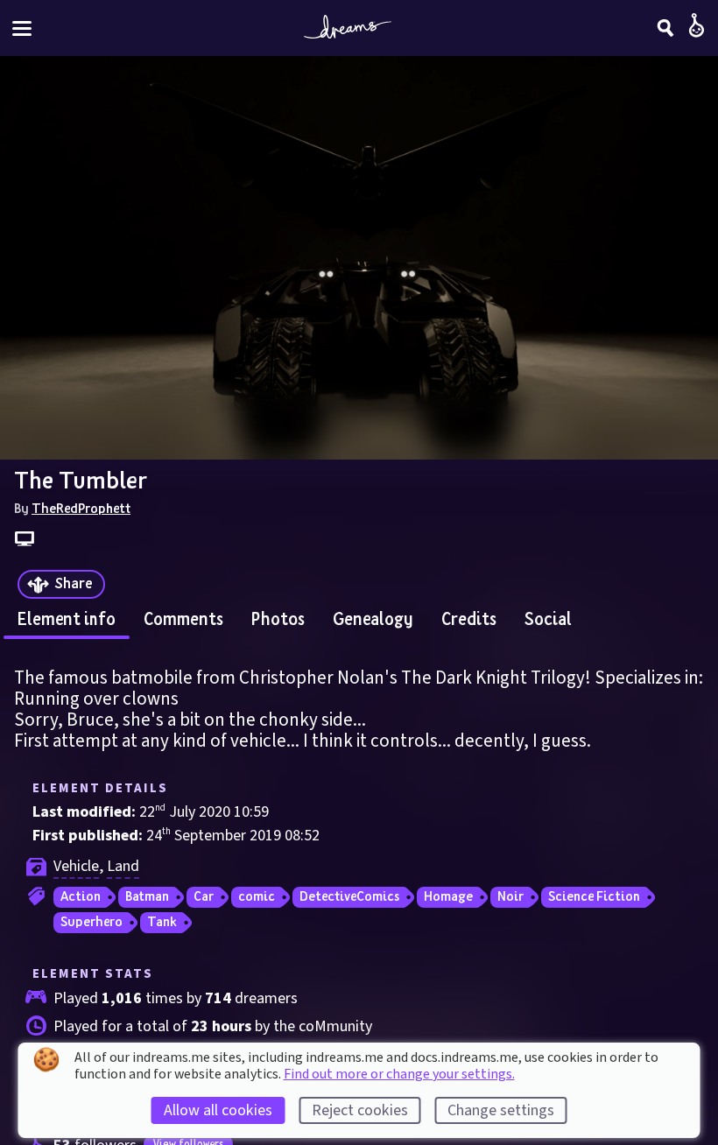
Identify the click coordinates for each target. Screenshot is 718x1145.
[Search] (665, 28)
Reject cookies (360, 1110)
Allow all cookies (218, 1110)
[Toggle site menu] (22, 28)
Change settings (500, 1110)
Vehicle (76, 866)
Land (123, 866)
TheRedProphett (81, 507)
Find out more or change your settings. (399, 1074)
